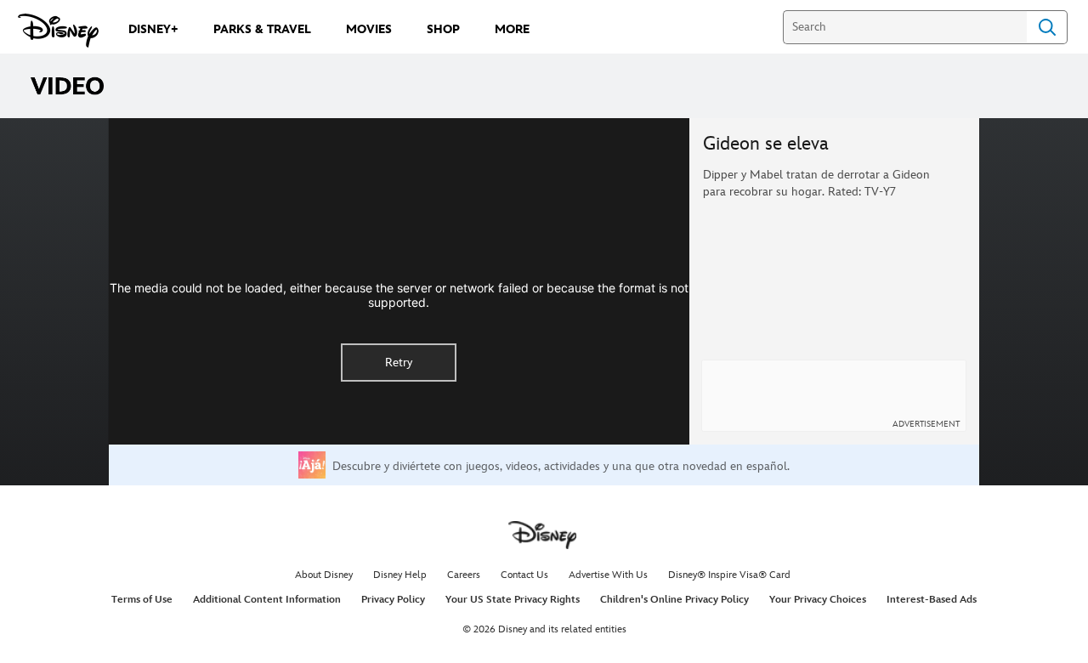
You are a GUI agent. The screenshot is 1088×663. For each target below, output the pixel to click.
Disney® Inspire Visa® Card (729, 575)
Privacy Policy (393, 599)
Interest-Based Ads (932, 599)
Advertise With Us (608, 575)
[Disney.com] (58, 31)
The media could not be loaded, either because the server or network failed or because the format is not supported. (399, 294)
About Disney (324, 575)
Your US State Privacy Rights (512, 599)
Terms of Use (142, 599)
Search (1047, 27)
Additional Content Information (267, 599)
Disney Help (400, 575)
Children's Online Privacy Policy (674, 599)
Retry (398, 362)
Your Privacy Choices (817, 599)
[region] (399, 281)
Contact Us (524, 575)
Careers (463, 575)
